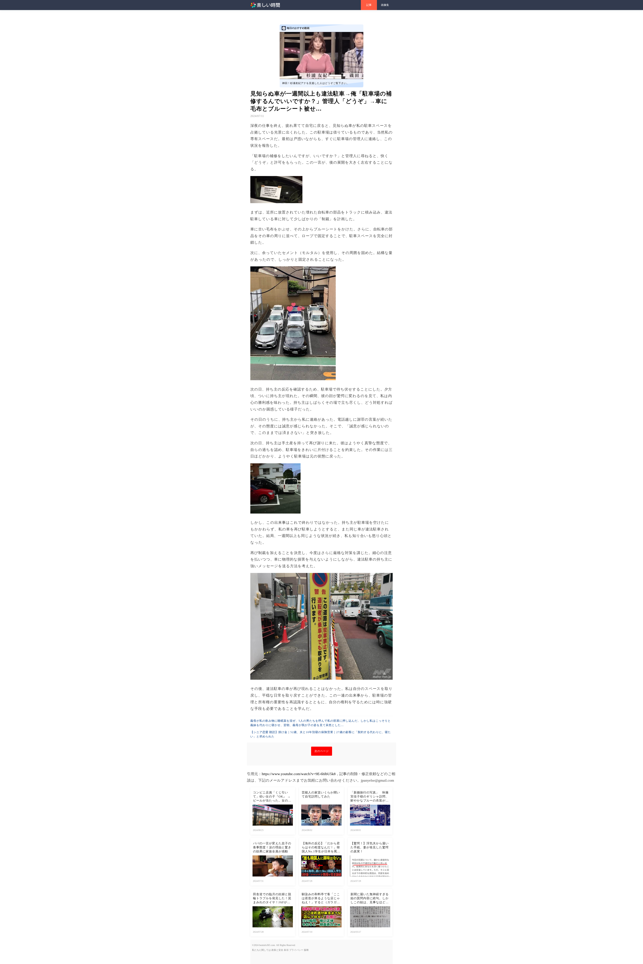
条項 (286, 950)
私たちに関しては (261, 950)
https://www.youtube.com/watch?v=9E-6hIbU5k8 (299, 774)
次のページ (321, 751)
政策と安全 (277, 950)
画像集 (385, 5)
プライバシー (296, 950)
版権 (306, 950)
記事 (369, 5)
